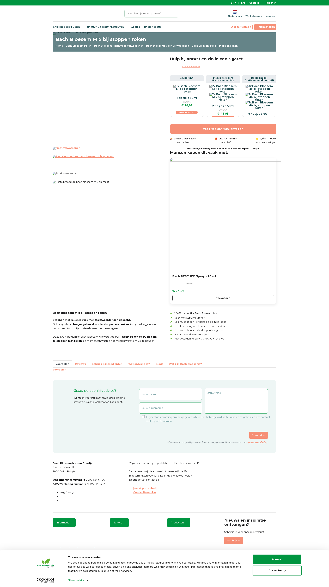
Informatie (62, 522)
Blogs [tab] (159, 364)
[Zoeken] (176, 13)
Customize (275, 570)
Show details (76, 580)
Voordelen (59, 369)
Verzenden (258, 435)
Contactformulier (144, 492)
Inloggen (271, 3)
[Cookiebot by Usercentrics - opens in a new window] (45, 580)
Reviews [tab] (80, 364)
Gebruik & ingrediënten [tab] (107, 364)
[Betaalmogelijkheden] (77, 547)
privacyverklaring (257, 442)
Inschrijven (233, 540)
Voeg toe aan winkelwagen (223, 129)
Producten (177, 522)
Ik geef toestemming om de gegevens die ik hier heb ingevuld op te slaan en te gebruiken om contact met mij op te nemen (208, 419)
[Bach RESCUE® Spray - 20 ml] (225, 213)
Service (117, 522)
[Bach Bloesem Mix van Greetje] (64, 13)
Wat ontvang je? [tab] (139, 364)
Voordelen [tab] (62, 364)
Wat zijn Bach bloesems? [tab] (185, 364)
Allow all (277, 559)
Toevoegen (223, 298)
